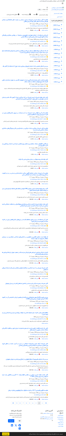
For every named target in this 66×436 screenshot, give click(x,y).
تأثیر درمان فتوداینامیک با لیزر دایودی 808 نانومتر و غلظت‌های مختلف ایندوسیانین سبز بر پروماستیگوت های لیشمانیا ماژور (25, 189)
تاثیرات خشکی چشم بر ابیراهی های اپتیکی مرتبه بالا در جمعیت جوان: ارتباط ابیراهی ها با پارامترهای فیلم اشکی (25, 253)
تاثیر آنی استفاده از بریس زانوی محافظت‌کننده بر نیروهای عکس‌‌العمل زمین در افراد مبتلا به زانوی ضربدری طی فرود (25, 220)
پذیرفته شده (25, 14)
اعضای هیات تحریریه (60, 420)
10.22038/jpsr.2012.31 (40, 303)
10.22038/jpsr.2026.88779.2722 (38, 319)
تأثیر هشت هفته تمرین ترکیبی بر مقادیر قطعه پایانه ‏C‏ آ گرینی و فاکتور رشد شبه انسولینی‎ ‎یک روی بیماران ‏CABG (25, 375)
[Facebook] (20, 426)
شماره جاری (59, 17)
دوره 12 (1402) (56, 37)
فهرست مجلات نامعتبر (48, 413)
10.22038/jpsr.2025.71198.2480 (38, 226)
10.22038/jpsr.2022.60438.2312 (38, 41)
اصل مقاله (34, 30)
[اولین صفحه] (46, 403)
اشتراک (11, 421)
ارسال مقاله (60, 422)
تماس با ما (61, 424)
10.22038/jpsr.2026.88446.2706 (38, 288)
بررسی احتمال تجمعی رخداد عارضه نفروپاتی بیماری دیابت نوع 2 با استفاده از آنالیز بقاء (25, 66)
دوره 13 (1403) (56, 33)
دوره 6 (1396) (57, 61)
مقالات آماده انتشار (58, 13)
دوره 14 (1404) (56, 29)
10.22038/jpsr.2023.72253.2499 (38, 134)
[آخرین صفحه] (13, 403)
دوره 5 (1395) (57, 66)
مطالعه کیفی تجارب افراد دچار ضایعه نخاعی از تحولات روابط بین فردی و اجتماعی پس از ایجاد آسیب (25, 313)
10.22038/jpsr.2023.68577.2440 (38, 119)
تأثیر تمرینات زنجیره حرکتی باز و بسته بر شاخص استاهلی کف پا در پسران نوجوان (26, 283)
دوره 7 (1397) (57, 57)
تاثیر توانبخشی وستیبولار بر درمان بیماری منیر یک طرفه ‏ (33, 159)
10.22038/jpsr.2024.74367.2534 (38, 179)
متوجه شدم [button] (5, 434)
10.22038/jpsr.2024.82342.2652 (38, 210)
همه (34, 14)
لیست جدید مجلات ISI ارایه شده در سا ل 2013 (46, 418)
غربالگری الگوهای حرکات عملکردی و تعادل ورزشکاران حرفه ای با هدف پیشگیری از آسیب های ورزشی (25, 144)
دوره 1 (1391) (57, 82)
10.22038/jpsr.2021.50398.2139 (38, 381)
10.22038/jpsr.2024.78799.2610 (38, 195)
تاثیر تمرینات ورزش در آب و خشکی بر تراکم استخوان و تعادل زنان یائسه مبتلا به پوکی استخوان (25, 269)
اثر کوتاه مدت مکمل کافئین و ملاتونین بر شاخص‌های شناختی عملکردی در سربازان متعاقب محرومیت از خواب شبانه (25, 238)
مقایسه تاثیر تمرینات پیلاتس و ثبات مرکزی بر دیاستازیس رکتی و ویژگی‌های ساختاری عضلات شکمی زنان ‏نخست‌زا (25, 129)
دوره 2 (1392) (57, 78)
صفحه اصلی (60, 415)
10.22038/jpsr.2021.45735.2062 (38, 364)
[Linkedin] (12, 426)
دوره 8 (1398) (57, 53)
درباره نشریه (60, 417)
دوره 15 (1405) (56, 25)
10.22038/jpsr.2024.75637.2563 (38, 164)
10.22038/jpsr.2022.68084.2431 (38, 86)
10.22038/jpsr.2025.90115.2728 (38, 258)
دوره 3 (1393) (57, 74)
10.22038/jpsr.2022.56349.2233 (38, 57)
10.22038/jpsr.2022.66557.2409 (38, 71)
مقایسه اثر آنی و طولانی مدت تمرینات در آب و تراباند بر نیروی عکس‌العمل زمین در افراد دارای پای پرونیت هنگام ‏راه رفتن (25, 113)
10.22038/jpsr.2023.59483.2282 (38, 103)
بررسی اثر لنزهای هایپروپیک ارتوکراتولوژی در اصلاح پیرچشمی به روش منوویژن (27, 359)
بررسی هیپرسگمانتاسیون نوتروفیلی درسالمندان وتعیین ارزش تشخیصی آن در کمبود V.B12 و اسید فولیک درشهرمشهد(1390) (25, 298)
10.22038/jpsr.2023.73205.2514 (38, 150)
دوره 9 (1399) (57, 49)
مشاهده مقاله (45, 30)
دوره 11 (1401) (56, 41)
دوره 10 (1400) (56, 45)
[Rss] (20, 429)
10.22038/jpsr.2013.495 (40, 395)
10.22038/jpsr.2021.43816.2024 (38, 350)
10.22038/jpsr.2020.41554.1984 (38, 26)
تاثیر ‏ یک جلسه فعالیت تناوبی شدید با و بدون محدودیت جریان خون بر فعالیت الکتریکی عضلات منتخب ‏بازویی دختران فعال (25, 329)
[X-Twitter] (16, 426)
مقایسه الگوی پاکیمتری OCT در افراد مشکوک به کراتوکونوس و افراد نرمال (28, 390)
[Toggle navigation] (33, 3)
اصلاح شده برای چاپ (12, 14)
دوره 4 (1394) (57, 70)
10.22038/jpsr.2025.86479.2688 (38, 243)
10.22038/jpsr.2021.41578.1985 (38, 334)
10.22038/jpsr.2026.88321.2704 (38, 274)
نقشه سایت (60, 426)
